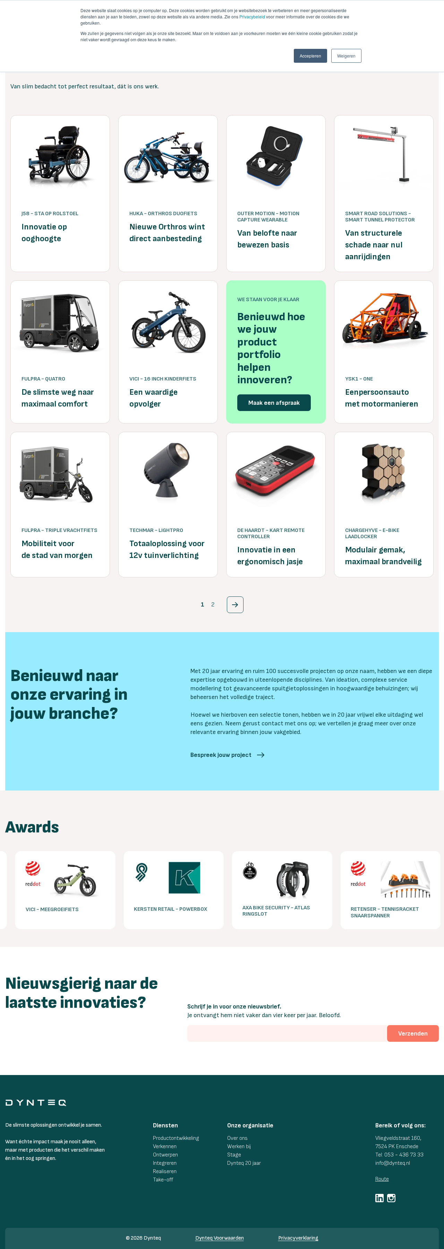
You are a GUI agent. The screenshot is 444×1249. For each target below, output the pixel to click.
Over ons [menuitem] (237, 1138)
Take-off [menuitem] (163, 1180)
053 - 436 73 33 (404, 1155)
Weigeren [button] (346, 56)
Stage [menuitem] (234, 1155)
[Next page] (235, 604)
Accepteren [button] (310, 56)
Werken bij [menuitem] (239, 1146)
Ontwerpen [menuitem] (165, 1155)
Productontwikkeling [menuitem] (176, 1138)
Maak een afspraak (274, 403)
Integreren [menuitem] (165, 1163)
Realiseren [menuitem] (165, 1171)
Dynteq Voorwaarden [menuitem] (219, 1238)
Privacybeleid (252, 16)
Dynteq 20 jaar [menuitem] (244, 1163)
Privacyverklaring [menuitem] (298, 1238)
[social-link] (379, 1198)
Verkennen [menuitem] (165, 1146)
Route (382, 1179)
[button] (227, 755)
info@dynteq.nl (392, 1163)
